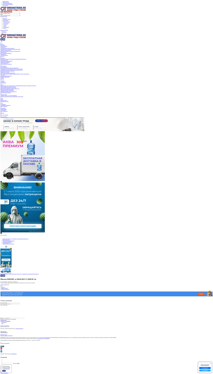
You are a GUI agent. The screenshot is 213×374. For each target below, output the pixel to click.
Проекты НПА (3, 54)
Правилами (47, 337)
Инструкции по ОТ (4, 60)
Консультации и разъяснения (5, 53)
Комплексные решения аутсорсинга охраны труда (9, 88)
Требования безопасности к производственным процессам (11, 69)
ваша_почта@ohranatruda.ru (8, 4)
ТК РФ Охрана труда (4, 63)
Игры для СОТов (3, 116)
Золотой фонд (6, 27)
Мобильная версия (4, 332)
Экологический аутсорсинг (5, 92)
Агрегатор (6, 23)
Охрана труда (3, 47)
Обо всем (2, 56)
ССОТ (5, 28)
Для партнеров (3, 82)
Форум (5, 26)
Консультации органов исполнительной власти (9, 67)
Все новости (2, 45)
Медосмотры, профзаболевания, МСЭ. (7, 72)
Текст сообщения (3, 305)
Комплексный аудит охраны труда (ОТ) (7, 86)
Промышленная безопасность (6, 75)
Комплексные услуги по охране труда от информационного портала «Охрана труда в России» (18, 85)
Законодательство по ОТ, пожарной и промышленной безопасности (13, 59)
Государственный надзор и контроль (7, 48)
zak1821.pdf (2, 284)
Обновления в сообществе (5, 105)
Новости (5, 18)
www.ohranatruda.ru (13, 353)
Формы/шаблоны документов (6, 64)
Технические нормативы (5, 62)
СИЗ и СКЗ (2, 74)
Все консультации (3, 66)
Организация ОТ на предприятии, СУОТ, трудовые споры (11, 68)
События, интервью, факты (5, 50)
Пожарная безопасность (4, 76)
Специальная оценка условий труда (7, 90)
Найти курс (201, 293)
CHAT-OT (2, 113)
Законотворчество (3, 46)
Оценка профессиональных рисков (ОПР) (8, 87)
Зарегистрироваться (4, 373)
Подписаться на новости (7, 3)
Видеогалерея (3, 110)
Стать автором (5, 5)
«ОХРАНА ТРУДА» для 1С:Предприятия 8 (8, 95)
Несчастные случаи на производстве (7, 70)
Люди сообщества (3, 106)
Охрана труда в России (4, 325)
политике (7, 368)
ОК (3, 370)
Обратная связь (5, 1)
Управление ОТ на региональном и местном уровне (10, 49)
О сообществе (3, 104)
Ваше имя (2, 302)
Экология (2, 78)
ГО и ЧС (2, 77)
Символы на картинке (4, 318)
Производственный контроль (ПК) (7, 89)
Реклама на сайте (6, 2)
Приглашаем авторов (4, 101)
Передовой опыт (3, 52)
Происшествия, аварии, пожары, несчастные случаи (10, 51)
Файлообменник (3, 109)
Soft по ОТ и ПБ (7, 21)
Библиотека (6, 20)
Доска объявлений (3, 111)
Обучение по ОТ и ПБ (4, 71)
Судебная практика (4, 55)
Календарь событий (6, 19)
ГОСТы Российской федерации (6, 61)
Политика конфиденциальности (6, 335)
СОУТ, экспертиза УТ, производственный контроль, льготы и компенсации (14, 73)
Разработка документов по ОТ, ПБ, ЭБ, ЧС (8, 91)
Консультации (6, 22)
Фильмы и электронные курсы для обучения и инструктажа (11, 96)
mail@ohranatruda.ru (19, 328)
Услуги (5, 25)
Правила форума (3, 100)
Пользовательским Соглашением (43, 338)
